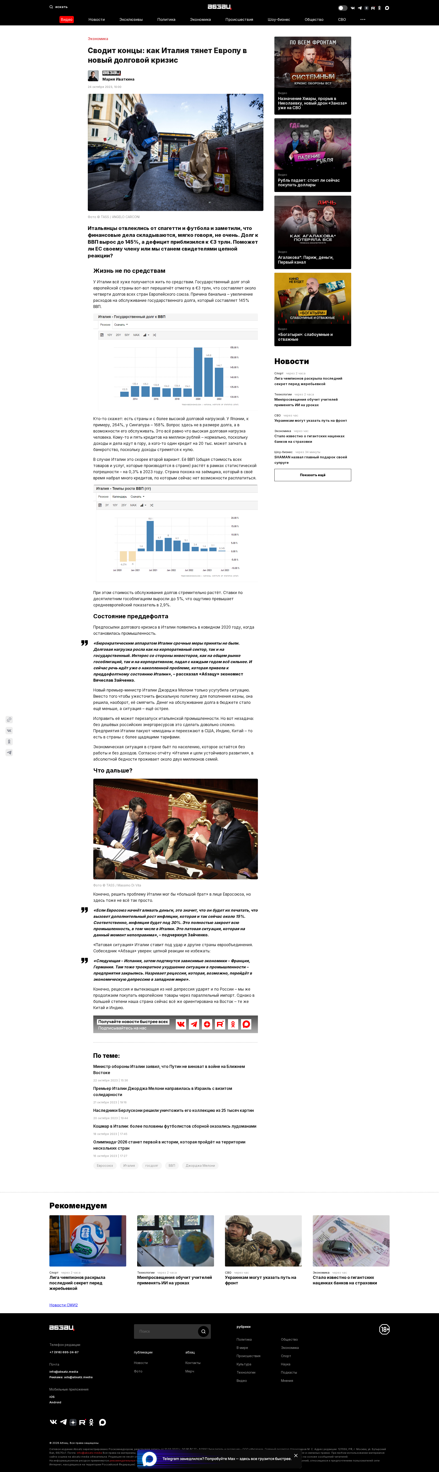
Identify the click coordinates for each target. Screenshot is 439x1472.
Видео (66, 19)
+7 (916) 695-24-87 (64, 1352)
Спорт (278, 373)
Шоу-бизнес (279, 19)
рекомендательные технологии (130, 1460)
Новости (96, 19)
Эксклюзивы (131, 19)
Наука (285, 1364)
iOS (52, 1397)
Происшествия (239, 19)
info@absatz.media (63, 1371)
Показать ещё (313, 475)
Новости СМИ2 (63, 1305)
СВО (342, 19)
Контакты (193, 1363)
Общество (314, 19)
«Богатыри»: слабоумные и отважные (305, 336)
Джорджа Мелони (200, 1165)
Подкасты (289, 1372)
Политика (166, 19)
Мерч (189, 1371)
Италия (129, 1165)
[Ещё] (363, 19)
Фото (138, 1371)
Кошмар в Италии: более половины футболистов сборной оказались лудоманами (174, 1126)
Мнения (287, 1381)
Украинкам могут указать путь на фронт (310, 420)
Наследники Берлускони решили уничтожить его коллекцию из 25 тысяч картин (173, 1110)
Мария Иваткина (118, 79)
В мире (242, 1348)
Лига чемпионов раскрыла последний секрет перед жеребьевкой (77, 1283)
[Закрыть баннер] (296, 1455)
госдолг (151, 1165)
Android (55, 1402)
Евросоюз (105, 1165)
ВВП (172, 1165)
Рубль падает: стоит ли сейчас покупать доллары (309, 182)
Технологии (283, 394)
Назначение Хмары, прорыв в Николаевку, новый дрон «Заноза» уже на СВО (312, 103)
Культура (244, 1364)
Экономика (200, 19)
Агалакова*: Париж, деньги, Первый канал (306, 259)
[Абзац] (219, 7)
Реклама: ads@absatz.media (71, 1377)
